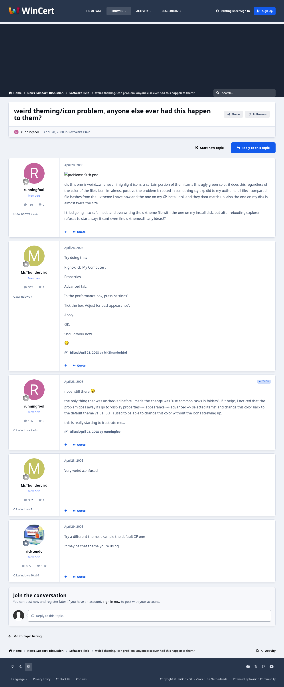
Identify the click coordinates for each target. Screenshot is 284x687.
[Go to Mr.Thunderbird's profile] (34, 256)
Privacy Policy (41, 679)
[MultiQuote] (65, 232)
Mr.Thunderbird (34, 272)
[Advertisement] (142, 55)
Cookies (81, 679)
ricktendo (34, 551)
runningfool (30, 132)
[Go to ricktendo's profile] (34, 534)
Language (18, 679)
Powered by (254, 679)
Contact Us (63, 679)
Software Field (80, 132)
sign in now (111, 601)
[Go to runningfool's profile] (16, 132)
